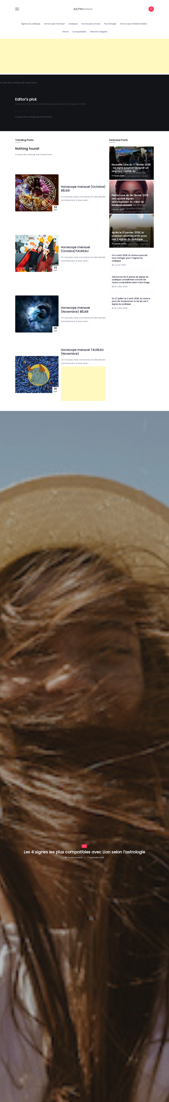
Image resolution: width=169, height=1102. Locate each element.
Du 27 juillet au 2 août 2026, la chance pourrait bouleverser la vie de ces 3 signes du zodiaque (131, 301)
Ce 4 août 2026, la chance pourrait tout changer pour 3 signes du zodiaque (130, 258)
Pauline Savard (75, 857)
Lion (84, 846)
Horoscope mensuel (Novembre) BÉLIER (75, 309)
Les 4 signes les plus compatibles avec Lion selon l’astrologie (84, 852)
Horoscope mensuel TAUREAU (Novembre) (82, 352)
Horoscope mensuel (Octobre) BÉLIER (83, 188)
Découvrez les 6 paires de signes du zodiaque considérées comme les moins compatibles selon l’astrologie (131, 279)
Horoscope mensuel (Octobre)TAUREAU (75, 249)
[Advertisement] (84, 56)
